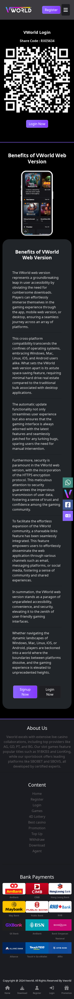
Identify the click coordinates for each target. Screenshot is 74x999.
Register (51, 10)
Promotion (37, 828)
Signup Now (25, 692)
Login (37, 805)
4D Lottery (37, 816)
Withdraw (37, 839)
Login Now (37, 124)
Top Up (37, 834)
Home (37, 793)
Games (37, 811)
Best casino (37, 822)
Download (37, 845)
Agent (37, 851)
